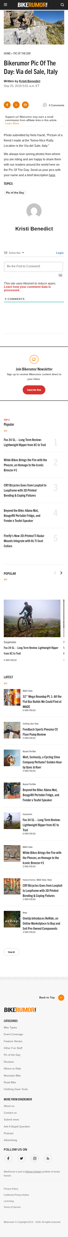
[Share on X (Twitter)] (16, 104)
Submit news (11, 1119)
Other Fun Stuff (13, 1048)
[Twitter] (21, 1157)
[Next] (61, 572)
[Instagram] (34, 1157)
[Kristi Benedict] (34, 212)
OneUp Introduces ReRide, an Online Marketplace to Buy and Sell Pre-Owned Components (41, 923)
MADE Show (27, 690)
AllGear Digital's (33, 1171)
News (49, 879)
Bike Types (10, 1027)
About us (9, 1105)
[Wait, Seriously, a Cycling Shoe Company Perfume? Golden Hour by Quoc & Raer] (12, 758)
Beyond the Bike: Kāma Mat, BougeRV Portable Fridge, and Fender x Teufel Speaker (22, 515)
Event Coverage (13, 1034)
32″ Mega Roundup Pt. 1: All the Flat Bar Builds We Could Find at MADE (42, 701)
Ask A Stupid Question (17, 1126)
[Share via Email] (25, 104)
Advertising (10, 1140)
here (52, 175)
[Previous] (55, 572)
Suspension (10, 642)
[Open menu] (5, 5)
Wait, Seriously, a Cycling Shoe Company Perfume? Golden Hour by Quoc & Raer (42, 762)
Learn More (12, 123)
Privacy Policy (11, 1189)
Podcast (8, 1133)
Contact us (10, 1112)
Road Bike (10, 1082)
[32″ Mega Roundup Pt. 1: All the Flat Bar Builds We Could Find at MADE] (12, 697)
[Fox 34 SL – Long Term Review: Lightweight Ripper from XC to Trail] (32, 618)
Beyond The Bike (29, 751)
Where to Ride (12, 1068)
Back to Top (47, 997)
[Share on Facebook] (7, 104)
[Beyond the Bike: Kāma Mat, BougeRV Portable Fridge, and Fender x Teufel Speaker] (12, 790)
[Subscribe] (47, 1157)
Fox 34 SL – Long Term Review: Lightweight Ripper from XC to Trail (41, 824)
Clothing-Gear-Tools (31, 723)
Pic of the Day (15, 192)
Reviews (9, 1061)
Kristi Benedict (29, 81)
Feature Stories (29, 879)
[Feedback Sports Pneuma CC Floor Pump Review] (12, 730)
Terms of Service (12, 1207)
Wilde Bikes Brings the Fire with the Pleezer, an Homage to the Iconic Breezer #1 (25, 465)
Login (59, 252)
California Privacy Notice (16, 1195)
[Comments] (45, 105)
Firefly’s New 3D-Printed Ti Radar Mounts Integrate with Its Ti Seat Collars (24, 540)
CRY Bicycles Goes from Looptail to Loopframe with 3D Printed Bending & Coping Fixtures (25, 490)
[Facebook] (7, 1157)
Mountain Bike (12, 1075)
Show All (11, 951)
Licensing (9, 1201)
